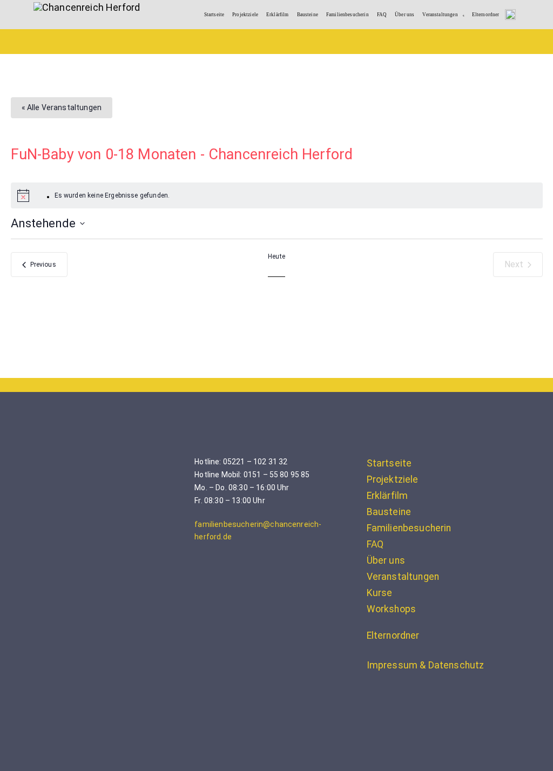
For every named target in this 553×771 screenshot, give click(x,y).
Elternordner (486, 14)
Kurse (380, 592)
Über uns (404, 14)
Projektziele (245, 14)
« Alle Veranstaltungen (62, 107)
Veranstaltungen (439, 14)
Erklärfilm (277, 14)
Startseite (214, 14)
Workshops (391, 609)
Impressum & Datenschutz (425, 665)
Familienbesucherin (347, 14)
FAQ (382, 14)
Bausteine (307, 14)
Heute (276, 256)
